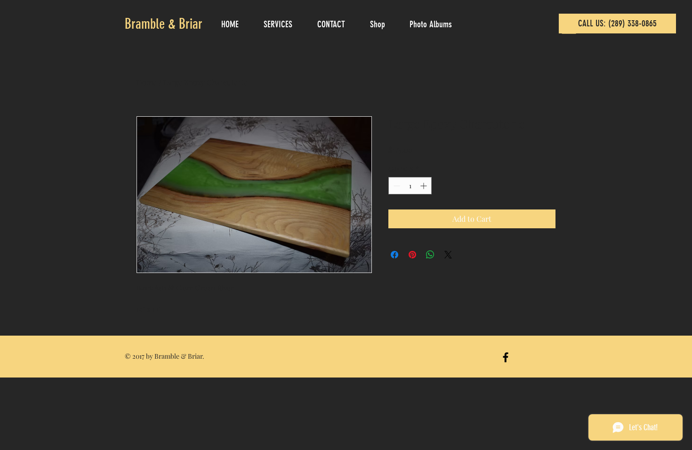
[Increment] (424, 185)
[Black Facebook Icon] (505, 357)
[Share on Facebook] (394, 254)
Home (147, 82)
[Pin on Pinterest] (412, 254)
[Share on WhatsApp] (430, 254)
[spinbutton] (410, 185)
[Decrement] (396, 185)
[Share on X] (448, 254)
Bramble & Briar (163, 24)
